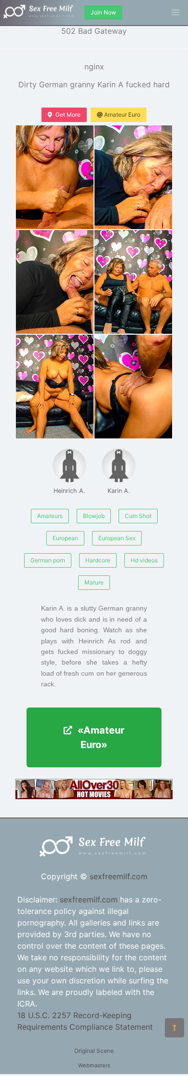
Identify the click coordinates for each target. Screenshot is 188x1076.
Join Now (103, 12)
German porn (47, 560)
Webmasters (94, 1065)
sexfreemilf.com (119, 876)
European (65, 538)
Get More (68, 114)
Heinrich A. (69, 490)
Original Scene (94, 1050)
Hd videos (144, 560)
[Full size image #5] (133, 386)
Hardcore (97, 560)
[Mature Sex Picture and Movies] (94, 796)
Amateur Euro (122, 114)
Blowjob (94, 515)
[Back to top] (174, 1027)
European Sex (116, 538)
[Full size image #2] (55, 282)
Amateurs (50, 515)
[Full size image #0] (55, 177)
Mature (94, 582)
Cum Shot (138, 515)
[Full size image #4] (55, 386)
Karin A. (118, 490)
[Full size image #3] (133, 282)
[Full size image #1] (133, 177)
